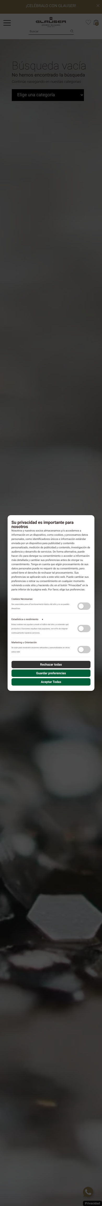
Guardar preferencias (51, 673)
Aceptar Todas (51, 682)
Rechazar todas (51, 664)
